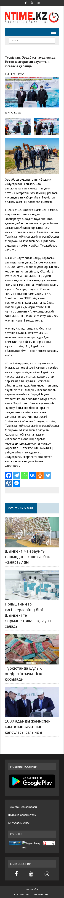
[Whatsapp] (24, 475)
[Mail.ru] (8, 483)
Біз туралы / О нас (19, 823)
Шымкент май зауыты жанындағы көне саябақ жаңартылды (27, 556)
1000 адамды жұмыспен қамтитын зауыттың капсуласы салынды (27, 726)
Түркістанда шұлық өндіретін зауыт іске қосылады (24, 673)
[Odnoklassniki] (40, 475)
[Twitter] (47, 475)
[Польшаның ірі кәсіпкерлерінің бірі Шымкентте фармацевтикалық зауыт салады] (32, 585)
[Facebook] (8, 475)
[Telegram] (16, 475)
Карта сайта (32, 889)
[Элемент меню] (25, 2)
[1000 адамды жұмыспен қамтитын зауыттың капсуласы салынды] (32, 702)
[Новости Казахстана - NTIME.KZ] (32, 17)
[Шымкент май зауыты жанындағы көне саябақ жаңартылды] (32, 532)
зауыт (21, 74)
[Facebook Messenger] (16, 483)
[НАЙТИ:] (32, 40)
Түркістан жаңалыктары (22, 807)
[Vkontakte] (32, 475)
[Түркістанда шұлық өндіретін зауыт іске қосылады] (32, 649)
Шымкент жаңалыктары (22, 815)
